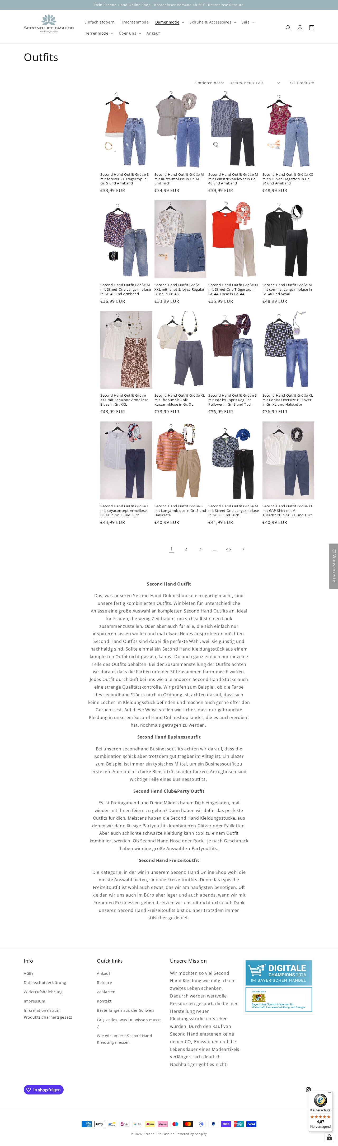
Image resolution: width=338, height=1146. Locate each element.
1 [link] (171, 549)
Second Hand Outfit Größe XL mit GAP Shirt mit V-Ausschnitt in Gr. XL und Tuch (287, 510)
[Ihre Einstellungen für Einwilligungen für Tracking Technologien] (329, 1137)
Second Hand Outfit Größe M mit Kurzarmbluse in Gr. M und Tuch (179, 179)
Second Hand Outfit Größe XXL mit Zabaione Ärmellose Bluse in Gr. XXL (124, 400)
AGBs (29, 973)
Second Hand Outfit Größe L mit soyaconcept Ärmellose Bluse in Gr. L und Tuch (124, 510)
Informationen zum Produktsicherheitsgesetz (48, 1013)
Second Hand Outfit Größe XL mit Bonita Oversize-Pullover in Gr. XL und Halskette (287, 400)
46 (228, 548)
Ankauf (103, 973)
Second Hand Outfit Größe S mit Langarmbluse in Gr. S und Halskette (180, 510)
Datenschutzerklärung (45, 982)
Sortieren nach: (209, 82)
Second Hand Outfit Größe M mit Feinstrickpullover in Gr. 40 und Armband (233, 179)
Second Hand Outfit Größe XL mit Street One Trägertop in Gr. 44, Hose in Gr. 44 (233, 289)
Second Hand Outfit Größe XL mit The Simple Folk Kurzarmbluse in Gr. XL (179, 400)
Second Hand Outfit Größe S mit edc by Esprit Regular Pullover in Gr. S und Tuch (232, 400)
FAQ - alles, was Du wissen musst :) (129, 1023)
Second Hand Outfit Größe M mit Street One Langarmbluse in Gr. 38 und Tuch (233, 510)
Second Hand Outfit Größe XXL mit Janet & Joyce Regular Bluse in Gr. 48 (179, 289)
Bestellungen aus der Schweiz (125, 1010)
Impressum (34, 1001)
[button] (169, 22)
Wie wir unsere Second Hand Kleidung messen (124, 1039)
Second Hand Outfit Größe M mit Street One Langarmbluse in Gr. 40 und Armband (125, 289)
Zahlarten (106, 991)
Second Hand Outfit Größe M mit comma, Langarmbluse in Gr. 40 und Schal (287, 289)
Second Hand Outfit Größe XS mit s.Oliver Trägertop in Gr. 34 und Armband (287, 179)
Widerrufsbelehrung (43, 991)
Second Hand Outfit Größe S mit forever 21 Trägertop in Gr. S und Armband (124, 179)
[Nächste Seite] (243, 549)
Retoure (104, 982)
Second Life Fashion (159, 1134)
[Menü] (329, 1094)
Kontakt (104, 1001)
